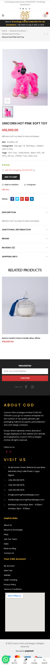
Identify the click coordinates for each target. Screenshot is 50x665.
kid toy (11, 156)
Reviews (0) (8, 247)
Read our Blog (10, 548)
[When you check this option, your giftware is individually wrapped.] (34, 170)
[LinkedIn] (32, 199)
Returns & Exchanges (13, 529)
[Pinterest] (27, 199)
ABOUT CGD (19, 405)
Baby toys (33, 156)
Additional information (16, 229)
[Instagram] (29, 8)
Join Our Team (10, 539)
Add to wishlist (11, 184)
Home (4, 31)
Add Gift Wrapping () (19, 170)
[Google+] (26, 8)
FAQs (6, 534)
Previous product (44, 34)
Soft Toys (12, 152)
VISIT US (15, 459)
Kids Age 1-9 (19, 146)
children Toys (21, 156)
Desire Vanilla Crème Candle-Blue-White (21, 338)
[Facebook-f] (26, 387)
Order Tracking (10, 580)
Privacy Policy (10, 584)
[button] (5, 659)
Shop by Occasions (18, 31)
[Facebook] (20, 8)
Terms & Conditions (13, 589)
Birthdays (30, 146)
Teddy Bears (23, 152)
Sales (6, 544)
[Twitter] (23, 8)
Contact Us (9, 553)
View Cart (8, 570)
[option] (7, 111)
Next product (47, 34)
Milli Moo (5, 189)
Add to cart (10, 177)
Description (9, 212)
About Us (8, 525)
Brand (5, 238)
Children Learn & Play (10, 34)
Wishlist (7, 575)
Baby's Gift (35, 152)
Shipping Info (9, 256)
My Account (9, 566)
